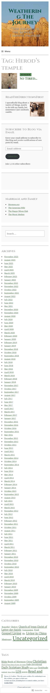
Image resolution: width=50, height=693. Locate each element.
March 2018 (9, 375)
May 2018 (8, 369)
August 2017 (9, 395)
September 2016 (11, 431)
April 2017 (9, 408)
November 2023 (11, 256)
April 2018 (9, 372)
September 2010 (11, 567)
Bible (4, 661)
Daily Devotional (34, 664)
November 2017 (11, 385)
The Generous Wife (16, 207)
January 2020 (10, 339)
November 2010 (11, 560)
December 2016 (11, 421)
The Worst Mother (16, 214)
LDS (18, 671)
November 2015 (11, 441)
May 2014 (8, 474)
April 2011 (9, 544)
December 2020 (11, 309)
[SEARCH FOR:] (25, 233)
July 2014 (8, 468)
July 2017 (8, 398)
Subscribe (12, 156)
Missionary (7, 639)
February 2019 (10, 342)
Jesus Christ (11, 672)
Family (35, 668)
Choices (14, 626)
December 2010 (11, 557)
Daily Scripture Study (15, 667)
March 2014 (9, 481)
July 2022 (8, 299)
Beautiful (6, 626)
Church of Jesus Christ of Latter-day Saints (24, 628)
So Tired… (28, 78)
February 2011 (10, 550)
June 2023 (8, 263)
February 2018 (10, 378)
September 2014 (11, 464)
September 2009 (11, 600)
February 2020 (10, 336)
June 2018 (8, 365)
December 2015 (11, 438)
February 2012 (10, 520)
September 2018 (11, 355)
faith (31, 668)
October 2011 (10, 527)
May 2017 (8, 405)
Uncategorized (30, 638)
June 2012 (8, 517)
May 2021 (8, 306)
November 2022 (11, 286)
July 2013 (8, 501)
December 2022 (11, 283)
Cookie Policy (8, 683)
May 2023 (8, 266)
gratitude (4, 672)
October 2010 (10, 563)
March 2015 (9, 454)
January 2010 (10, 586)
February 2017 (10, 415)
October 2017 (10, 388)
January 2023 (10, 280)
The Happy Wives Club (18, 211)
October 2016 (10, 428)
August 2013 (9, 497)
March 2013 (9, 507)
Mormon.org (13, 204)
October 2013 (10, 491)
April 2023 (9, 270)
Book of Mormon (17, 661)
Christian (39, 661)
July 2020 (8, 319)
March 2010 (9, 580)
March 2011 (9, 547)
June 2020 (8, 322)
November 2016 (11, 425)
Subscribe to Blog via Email (23, 130)
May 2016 (8, 435)
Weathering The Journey (25, 16)
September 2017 (11, 392)
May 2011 (8, 540)
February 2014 (10, 484)
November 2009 (11, 593)
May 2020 (8, 326)
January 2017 (10, 418)
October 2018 (10, 352)
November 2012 (11, 511)
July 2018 (8, 362)
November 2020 (11, 312)
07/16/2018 (25, 75)
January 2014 (10, 487)
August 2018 (9, 359)
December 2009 (11, 590)
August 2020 (9, 316)
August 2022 (9, 296)
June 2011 (8, 537)
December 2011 (11, 524)
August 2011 (9, 530)
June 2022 (8, 303)
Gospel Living (11, 633)
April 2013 (9, 504)
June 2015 (8, 448)
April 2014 (9, 478)
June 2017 (8, 402)
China (29, 661)
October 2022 (10, 289)
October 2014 (10, 461)
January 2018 (10, 382)
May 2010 (8, 573)
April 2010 (9, 576)
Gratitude (43, 667)
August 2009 (9, 603)
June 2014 (8, 471)
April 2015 (9, 451)
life (23, 633)
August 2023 (9, 260)
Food (36, 629)
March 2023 (9, 273)
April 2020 (9, 329)
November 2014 (11, 458)
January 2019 (10, 345)
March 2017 (9, 411)
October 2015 (10, 445)
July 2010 (8, 570)
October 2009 (10, 596)
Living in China (36, 633)
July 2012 (8, 514)
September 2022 (11, 293)
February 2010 (10, 583)
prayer (25, 672)
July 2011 (8, 534)
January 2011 (10, 553)
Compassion (27, 630)
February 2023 (10, 276)
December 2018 (11, 349)
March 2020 (9, 332)
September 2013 (11, 494)
